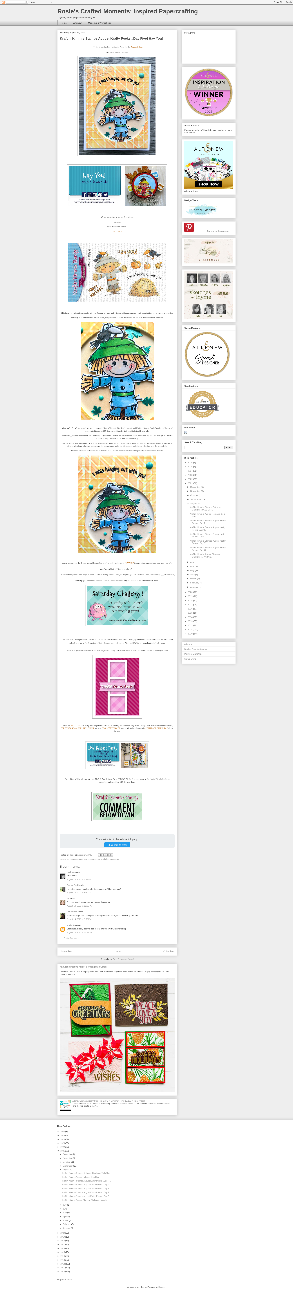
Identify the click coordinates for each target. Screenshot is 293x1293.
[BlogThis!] (102, 855)
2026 (190, 462)
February (195, 582)
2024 (190, 471)
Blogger (161, 1287)
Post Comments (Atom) (123, 959)
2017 (190, 604)
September (196, 499)
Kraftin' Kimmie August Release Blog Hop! (80, 1177)
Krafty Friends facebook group (111, 643)
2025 (190, 466)
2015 (190, 613)
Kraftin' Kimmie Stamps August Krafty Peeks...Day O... (208, 548)
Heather (70, 872)
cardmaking (94, 859)
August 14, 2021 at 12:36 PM (79, 906)
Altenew (77, 23)
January (194, 587)
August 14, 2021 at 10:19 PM (79, 932)
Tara (69, 898)
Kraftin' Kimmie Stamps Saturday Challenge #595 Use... (205, 508)
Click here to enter (117, 845)
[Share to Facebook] (108, 855)
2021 (190, 483)
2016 (190, 609)
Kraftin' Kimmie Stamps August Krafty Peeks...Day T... (86, 1188)
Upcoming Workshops (99, 23)
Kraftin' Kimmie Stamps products (109, 580)
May (192, 570)
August (194, 503)
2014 (190, 617)
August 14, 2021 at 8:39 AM (79, 893)
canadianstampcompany (77, 859)
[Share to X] (105, 855)
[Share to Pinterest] (111, 855)
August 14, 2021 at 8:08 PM (79, 919)
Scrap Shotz (190, 659)
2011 (190, 629)
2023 (190, 475)
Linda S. (71, 925)
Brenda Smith (73, 885)
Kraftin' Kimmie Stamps (118, 52)
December (195, 487)
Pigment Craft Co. (193, 654)
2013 (190, 621)
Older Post (169, 951)
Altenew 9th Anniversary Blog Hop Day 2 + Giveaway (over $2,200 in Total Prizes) (108, 1101)
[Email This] (99, 855)
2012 (190, 625)
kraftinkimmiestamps (110, 859)
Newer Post (66, 951)
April (192, 574)
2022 (190, 479)
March (193, 578)
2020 (190, 592)
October (194, 495)
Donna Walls (73, 912)
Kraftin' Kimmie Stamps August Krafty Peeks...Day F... (86, 1181)
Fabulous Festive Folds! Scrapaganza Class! (83, 966)
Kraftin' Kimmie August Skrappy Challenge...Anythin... (205, 555)
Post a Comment (71, 938)
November (195, 491)
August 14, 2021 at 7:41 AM (79, 879)
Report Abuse (64, 1279)
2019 (190, 596)
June (193, 566)
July (192, 562)
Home (64, 23)
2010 (190, 633)
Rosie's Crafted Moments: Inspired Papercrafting (127, 11)
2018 (190, 600)
